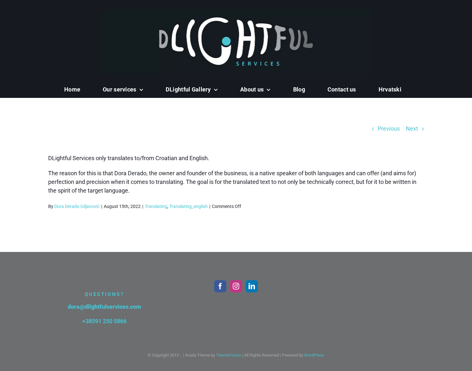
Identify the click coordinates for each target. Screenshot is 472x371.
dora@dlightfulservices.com (104, 306)
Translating (156, 206)
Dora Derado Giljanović (77, 206)
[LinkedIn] (252, 286)
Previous (389, 128)
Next (412, 128)
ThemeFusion (228, 355)
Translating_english (188, 206)
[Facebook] (220, 286)
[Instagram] (236, 286)
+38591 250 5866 (104, 321)
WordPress (314, 355)
